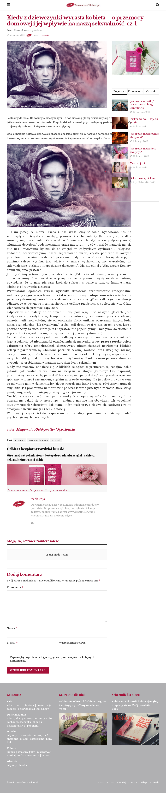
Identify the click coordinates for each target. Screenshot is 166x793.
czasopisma (37, 738)
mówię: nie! (40, 735)
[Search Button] (157, 5)
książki (24, 738)
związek (56, 440)
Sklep (143, 782)
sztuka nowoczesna (28, 755)
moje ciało (45, 718)
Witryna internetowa (72, 642)
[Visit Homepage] (83, 5)
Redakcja (122, 782)
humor (46, 755)
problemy (37, 30)
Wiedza (11, 731)
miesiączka (13, 718)
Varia (134, 782)
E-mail (12, 642)
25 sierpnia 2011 (16, 35)
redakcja (44, 35)
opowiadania (26, 708)
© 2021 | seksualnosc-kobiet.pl (22, 782)
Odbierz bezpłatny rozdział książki (35, 448)
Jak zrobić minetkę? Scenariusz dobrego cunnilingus (142, 104)
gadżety (11, 708)
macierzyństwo (16, 725)
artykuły (12, 735)
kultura (11, 752)
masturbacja (43, 705)
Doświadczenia (21, 30)
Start (9, 30)
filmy (49, 738)
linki (9, 742)
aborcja (37, 722)
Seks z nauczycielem (142, 178)
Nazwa (12, 628)
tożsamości (25, 735)
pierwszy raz (29, 718)
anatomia (12, 738)
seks (9, 705)
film (32, 752)
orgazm (18, 705)
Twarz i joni (137, 163)
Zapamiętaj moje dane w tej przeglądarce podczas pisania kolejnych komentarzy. (52, 659)
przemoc (20, 440)
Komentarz (15, 587)
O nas (110, 782)
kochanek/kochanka (19, 722)
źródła (22, 765)
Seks (10, 701)
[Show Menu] (8, 5)
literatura (23, 752)
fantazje (30, 705)
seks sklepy (42, 708)
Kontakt (154, 782)
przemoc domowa (38, 440)
